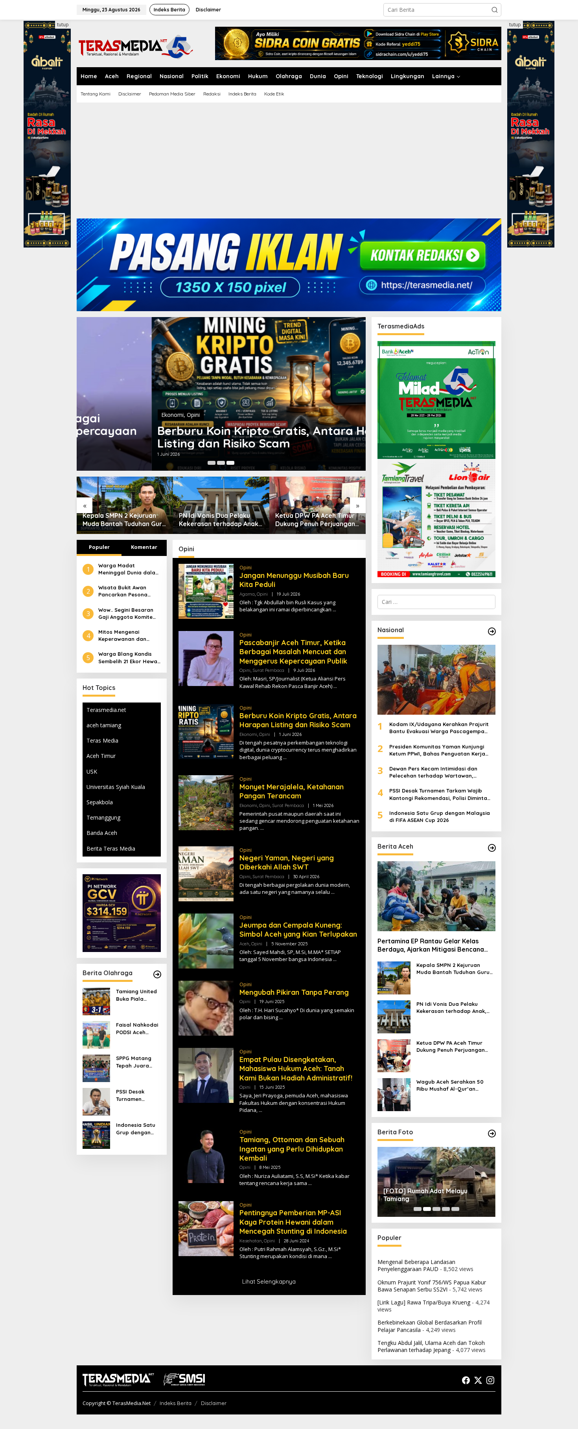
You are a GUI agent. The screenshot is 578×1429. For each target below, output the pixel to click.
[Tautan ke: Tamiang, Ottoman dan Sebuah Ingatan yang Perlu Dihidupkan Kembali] (206, 1155)
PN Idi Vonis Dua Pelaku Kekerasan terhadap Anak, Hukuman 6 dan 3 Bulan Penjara (123, 520)
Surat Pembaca (268, 670)
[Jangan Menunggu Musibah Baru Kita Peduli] (334, 609)
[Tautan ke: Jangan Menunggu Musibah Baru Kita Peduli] (206, 590)
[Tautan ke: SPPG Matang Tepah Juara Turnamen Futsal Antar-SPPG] (96, 1067)
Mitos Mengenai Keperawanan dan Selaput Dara (122, 635)
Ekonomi (98, 414)
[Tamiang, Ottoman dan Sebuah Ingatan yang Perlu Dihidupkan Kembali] (310, 1183)
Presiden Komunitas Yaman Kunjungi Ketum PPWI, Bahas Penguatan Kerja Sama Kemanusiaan (437, 750)
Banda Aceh (102, 832)
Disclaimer (213, 1403)
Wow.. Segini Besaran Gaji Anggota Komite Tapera (125, 613)
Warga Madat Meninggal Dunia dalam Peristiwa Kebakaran (129, 569)
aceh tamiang (104, 725)
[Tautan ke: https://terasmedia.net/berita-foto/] (492, 1133)
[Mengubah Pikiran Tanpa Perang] (281, 1017)
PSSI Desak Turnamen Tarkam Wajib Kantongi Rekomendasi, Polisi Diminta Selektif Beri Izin (137, 1095)
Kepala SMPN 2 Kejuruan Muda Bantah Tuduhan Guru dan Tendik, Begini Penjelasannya (453, 969)
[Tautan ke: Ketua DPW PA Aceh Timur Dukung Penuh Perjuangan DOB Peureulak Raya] (221, 505)
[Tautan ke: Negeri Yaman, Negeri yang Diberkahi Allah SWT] (206, 873)
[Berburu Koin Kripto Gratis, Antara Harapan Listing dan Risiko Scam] (285, 757)
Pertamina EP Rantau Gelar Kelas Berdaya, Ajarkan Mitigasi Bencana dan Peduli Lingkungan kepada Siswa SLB (433, 945)
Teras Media (102, 740)
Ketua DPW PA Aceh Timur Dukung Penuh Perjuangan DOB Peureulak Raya (219, 520)
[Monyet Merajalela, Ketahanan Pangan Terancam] (262, 828)
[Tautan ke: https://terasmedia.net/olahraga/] (157, 974)
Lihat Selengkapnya (269, 1281)
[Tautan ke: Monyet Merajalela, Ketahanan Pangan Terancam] (206, 801)
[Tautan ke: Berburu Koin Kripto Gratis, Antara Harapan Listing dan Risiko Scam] (221, 394)
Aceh (244, 944)
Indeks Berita (175, 1403)
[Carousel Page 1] (211, 463)
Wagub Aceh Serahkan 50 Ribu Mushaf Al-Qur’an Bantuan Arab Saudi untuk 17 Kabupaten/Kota (315, 520)
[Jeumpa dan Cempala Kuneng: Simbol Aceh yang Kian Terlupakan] (335, 959)
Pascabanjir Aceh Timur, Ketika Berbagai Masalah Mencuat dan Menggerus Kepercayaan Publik (293, 652)
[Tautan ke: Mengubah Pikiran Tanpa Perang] (206, 1007)
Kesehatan (250, 1241)
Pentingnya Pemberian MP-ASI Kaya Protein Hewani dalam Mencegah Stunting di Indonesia (293, 1222)
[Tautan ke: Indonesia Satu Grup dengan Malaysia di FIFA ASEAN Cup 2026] (96, 1134)
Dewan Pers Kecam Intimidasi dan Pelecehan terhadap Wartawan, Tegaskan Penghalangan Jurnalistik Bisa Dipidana (442, 772)
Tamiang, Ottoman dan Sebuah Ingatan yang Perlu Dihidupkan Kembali (291, 1149)
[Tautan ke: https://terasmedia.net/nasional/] (492, 631)
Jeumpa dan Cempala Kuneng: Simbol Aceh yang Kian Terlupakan (298, 930)
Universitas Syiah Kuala (116, 787)
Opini (118, 414)
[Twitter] (478, 1380)
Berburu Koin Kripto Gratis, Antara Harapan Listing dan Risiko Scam (207, 436)
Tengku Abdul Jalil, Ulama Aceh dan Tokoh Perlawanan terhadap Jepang (431, 1346)
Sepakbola (100, 802)
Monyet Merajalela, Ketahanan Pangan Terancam (291, 791)
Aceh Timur (101, 755)
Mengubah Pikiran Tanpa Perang (294, 992)
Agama (247, 594)
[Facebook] (466, 1380)
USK (92, 771)
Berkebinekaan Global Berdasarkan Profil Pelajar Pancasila (429, 1326)
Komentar (144, 546)
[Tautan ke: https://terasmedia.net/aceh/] (492, 848)
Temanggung (103, 817)
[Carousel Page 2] (221, 463)
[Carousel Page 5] (455, 1209)
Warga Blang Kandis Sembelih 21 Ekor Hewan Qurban (129, 657)
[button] (494, 10)
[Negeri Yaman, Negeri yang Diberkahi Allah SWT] (333, 892)
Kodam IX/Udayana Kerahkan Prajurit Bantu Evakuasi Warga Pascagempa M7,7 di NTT (439, 728)
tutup (63, 24)
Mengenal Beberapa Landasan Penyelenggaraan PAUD (416, 1265)
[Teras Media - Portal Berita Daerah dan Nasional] (136, 46)
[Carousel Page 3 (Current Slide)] (230, 463)
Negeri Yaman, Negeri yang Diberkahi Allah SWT (286, 862)
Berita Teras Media (111, 848)
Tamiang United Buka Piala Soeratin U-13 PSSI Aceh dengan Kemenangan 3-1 (137, 995)
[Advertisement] (289, 163)
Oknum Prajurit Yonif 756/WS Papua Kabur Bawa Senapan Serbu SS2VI (431, 1286)
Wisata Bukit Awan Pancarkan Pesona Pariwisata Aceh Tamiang (122, 591)
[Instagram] (490, 1380)
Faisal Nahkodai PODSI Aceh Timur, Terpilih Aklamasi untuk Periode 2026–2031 (137, 1028)
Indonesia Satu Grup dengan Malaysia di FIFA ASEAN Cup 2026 (137, 1128)
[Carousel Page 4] (446, 1209)
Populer (99, 546)
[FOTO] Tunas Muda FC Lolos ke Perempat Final (431, 1195)
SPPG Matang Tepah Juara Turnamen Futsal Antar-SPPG (137, 1062)
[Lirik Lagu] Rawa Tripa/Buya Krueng (423, 1302)
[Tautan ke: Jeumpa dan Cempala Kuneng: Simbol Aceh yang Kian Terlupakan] (206, 940)
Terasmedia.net (106, 710)
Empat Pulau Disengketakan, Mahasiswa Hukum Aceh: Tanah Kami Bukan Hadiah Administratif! (295, 1068)
